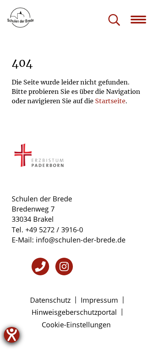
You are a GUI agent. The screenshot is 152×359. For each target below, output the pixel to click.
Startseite (110, 101)
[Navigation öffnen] (141, 19)
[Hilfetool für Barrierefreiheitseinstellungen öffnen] (11, 335)
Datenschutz (50, 300)
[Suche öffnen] (114, 20)
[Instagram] (64, 266)
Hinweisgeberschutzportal (74, 312)
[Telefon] (40, 266)
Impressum (99, 300)
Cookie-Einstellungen (76, 324)
